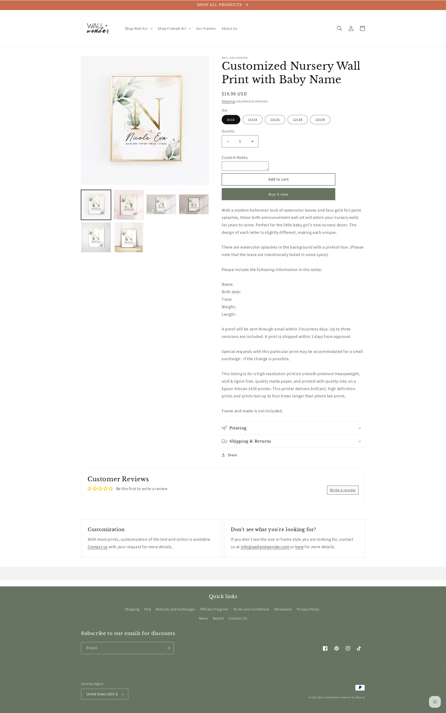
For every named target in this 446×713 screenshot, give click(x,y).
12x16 (275, 119)
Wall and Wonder (329, 697)
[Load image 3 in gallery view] (161, 205)
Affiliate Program (214, 609)
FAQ (147, 609)
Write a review (343, 490)
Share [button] (232, 455)
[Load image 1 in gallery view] (96, 205)
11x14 (252, 119)
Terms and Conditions (251, 609)
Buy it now (278, 194)
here (299, 546)
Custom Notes (235, 157)
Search (218, 618)
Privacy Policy (308, 609)
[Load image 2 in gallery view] (129, 205)
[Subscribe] (168, 648)
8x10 (231, 119)
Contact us (98, 546)
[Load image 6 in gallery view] (129, 237)
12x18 (297, 119)
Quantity (228, 131)
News (203, 618)
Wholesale (283, 609)
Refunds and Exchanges (175, 609)
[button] (138, 28)
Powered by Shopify (352, 697)
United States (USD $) (102, 694)
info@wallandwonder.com (265, 546)
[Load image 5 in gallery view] (96, 237)
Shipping (228, 101)
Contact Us (238, 618)
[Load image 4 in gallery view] (194, 205)
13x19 (320, 119)
